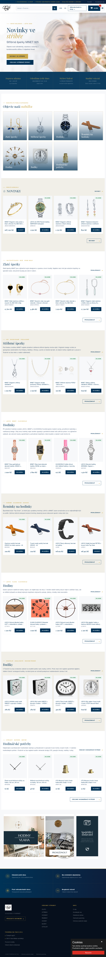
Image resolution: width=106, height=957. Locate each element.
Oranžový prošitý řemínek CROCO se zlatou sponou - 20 (14, 544)
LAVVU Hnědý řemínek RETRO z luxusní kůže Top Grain (91, 544)
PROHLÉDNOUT (97, 270)
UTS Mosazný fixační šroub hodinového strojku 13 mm (64, 781)
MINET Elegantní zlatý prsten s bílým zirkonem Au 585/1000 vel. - (14, 223)
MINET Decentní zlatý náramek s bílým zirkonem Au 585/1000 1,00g (66, 302)
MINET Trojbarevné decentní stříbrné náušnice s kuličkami (90, 223)
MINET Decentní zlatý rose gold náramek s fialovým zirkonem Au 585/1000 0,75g (40, 302)
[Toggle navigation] (102, 8)
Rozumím (88, 953)
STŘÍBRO (45, 912)
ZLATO (44, 909)
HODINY (44, 921)
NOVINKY (99, 191)
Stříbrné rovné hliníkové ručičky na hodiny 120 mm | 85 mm (39, 781)
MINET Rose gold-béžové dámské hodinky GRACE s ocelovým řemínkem (13, 465)
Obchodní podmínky (78, 918)
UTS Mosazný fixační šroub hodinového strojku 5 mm (89, 781)
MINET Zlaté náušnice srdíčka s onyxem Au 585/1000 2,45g (14, 302)
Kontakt (89, 2)
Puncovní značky (9, 942)
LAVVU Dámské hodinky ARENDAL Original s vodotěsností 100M (88, 465)
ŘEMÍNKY (45, 918)
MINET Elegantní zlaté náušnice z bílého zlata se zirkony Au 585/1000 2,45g (91, 302)
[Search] (54, 8)
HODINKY (45, 915)
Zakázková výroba (78, 915)
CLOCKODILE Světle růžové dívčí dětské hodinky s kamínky (65, 465)
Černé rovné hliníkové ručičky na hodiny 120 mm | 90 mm (14, 781)
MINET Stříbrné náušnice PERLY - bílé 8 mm (65, 383)
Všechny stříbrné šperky (20, 62)
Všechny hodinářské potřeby (91, 750)
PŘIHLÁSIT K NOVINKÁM (14, 918)
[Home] (8, 8)
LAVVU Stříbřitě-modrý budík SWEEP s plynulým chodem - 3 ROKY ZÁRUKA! (14, 702)
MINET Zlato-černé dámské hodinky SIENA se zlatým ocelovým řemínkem (38, 465)
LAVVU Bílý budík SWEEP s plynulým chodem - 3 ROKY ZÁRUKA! (39, 702)
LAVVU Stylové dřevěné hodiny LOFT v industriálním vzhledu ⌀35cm (14, 623)
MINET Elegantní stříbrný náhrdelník (12, 383)
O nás (74, 909)
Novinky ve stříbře (17, 56)
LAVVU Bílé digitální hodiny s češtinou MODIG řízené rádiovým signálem (91, 623)
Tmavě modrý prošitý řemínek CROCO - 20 (39, 544)
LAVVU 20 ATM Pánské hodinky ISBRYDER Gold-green (40, 223)
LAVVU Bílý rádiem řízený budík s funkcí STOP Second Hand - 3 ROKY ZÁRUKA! (91, 702)
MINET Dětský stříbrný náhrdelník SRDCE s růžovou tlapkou (90, 383)
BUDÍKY (44, 924)
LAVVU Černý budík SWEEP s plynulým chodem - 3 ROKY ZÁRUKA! (65, 702)
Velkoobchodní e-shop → (76, 8)
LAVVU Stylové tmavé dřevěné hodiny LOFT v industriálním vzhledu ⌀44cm (65, 623)
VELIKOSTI (21, 230)
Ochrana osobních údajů (80, 921)
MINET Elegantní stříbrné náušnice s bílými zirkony (63, 223)
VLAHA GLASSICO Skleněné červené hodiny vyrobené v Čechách (39, 623)
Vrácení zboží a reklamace (12, 945)
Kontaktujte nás (99, 2)
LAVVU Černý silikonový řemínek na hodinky (66, 544)
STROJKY (45, 927)
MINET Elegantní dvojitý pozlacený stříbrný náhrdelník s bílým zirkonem (39, 383)
